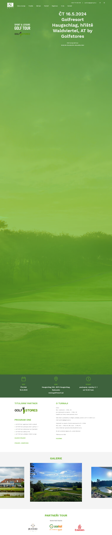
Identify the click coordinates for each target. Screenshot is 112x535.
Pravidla (31, 6)
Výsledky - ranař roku (22, 443)
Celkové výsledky (20, 438)
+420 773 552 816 (76, 2)
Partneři (46, 6)
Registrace (55, 6)
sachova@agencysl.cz (90, 2)
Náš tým (38, 6)
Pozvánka (59, 438)
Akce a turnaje (21, 6)
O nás (62, 6)
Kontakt (70, 6)
